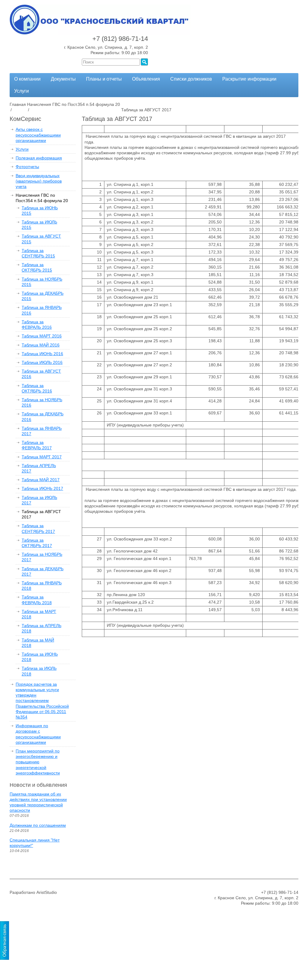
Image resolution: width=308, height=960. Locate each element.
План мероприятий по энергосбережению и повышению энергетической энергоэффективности (38, 762)
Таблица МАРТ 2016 (42, 336)
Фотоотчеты (27, 166)
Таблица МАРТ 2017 (42, 456)
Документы (63, 79)
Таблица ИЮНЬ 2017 (42, 488)
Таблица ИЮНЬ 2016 (42, 353)
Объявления (146, 79)
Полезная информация (39, 157)
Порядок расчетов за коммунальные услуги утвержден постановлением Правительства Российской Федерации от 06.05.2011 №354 (42, 700)
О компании (27, 79)
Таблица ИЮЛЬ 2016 (42, 362)
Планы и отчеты (104, 79)
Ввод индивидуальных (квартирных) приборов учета (39, 181)
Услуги (21, 91)
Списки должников (191, 79)
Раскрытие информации (249, 79)
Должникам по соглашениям (38, 825)
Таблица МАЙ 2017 (41, 479)
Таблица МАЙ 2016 (41, 345)
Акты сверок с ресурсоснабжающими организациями (38, 135)
